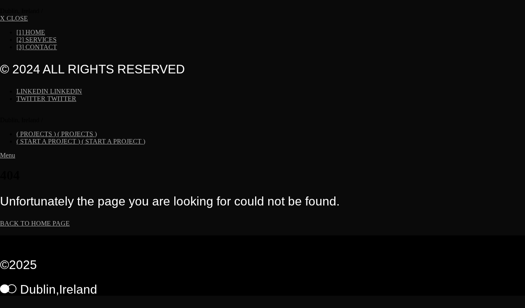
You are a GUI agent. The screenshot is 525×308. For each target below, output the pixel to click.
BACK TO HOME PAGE (35, 223)
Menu (7, 155)
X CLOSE (14, 18)
